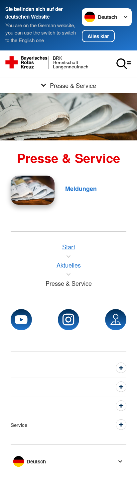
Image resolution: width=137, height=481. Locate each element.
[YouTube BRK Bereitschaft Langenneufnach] (21, 319)
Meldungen (81, 188)
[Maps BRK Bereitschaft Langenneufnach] (115, 319)
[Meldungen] (33, 190)
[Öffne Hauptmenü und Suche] (124, 64)
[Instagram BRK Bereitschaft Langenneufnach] (68, 319)
